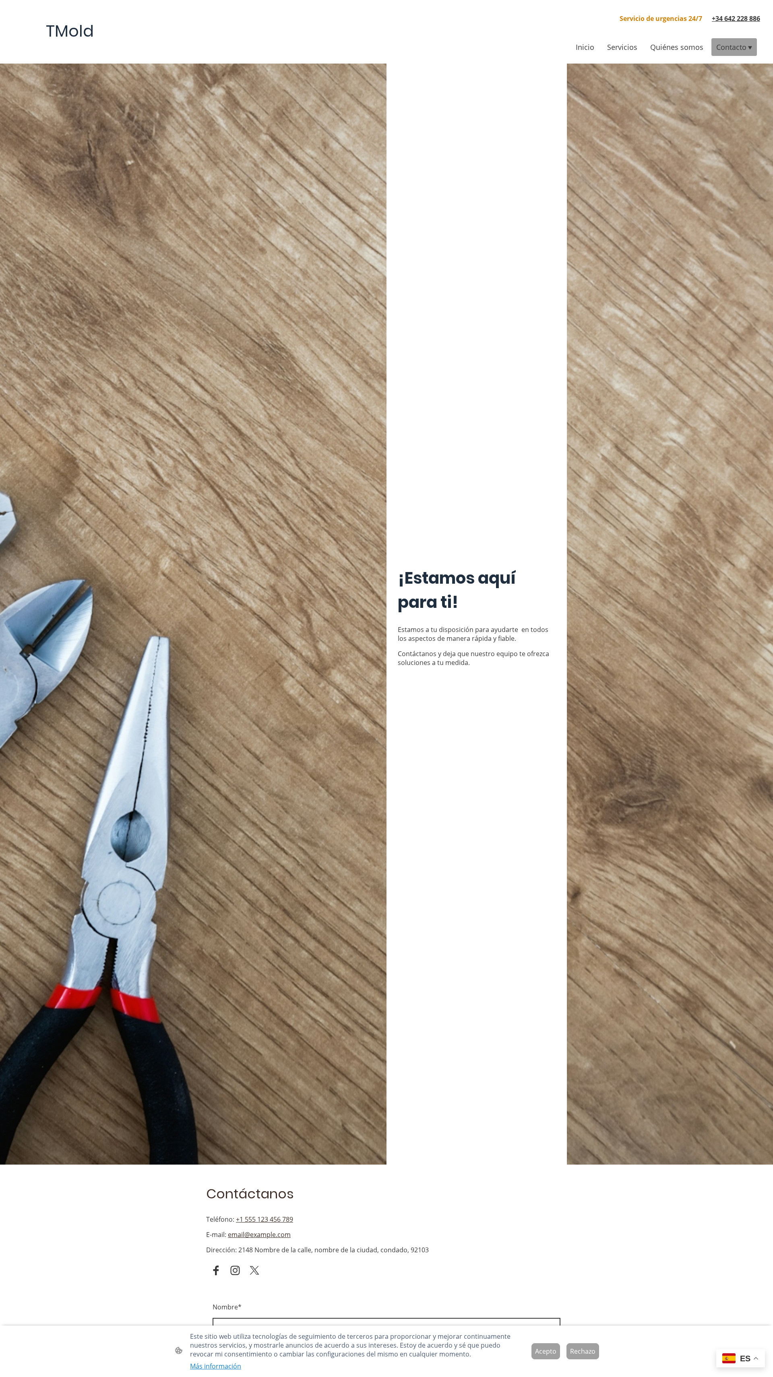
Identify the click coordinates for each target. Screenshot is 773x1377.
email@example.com (259, 1234)
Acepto (545, 1351)
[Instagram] (235, 1270)
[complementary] (740, 1359)
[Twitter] (254, 1270)
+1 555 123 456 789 (264, 1219)
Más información (215, 1366)
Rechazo (582, 1351)
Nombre (227, 1307)
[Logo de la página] (70, 50)
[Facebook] (216, 1270)
